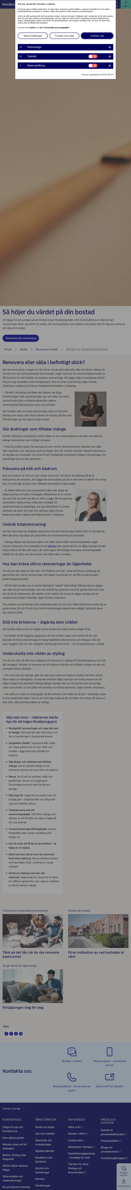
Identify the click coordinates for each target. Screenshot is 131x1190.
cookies (32, 28)
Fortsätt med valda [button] (64, 35)
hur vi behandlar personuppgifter (55, 28)
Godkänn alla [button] (97, 35)
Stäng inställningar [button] (32, 35)
